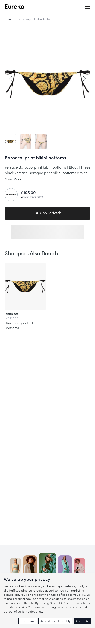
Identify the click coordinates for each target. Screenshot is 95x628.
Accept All (82, 621)
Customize (28, 621)
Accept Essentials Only (55, 621)
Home (8, 19)
